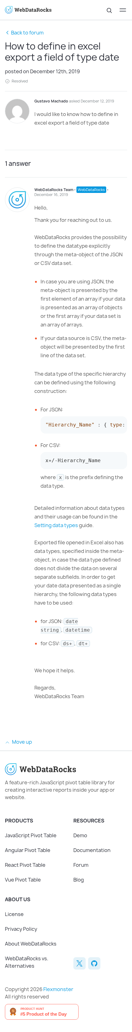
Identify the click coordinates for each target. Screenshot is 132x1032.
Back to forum (27, 32)
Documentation (92, 850)
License (14, 914)
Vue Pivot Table (23, 879)
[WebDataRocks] (35, 10)
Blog (78, 879)
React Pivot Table (25, 865)
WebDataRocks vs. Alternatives (26, 962)
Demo (80, 835)
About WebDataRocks (30, 943)
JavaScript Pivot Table (30, 835)
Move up (21, 741)
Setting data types (56, 525)
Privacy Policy (21, 929)
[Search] (109, 10)
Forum (80, 865)
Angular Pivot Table (27, 850)
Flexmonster (58, 989)
